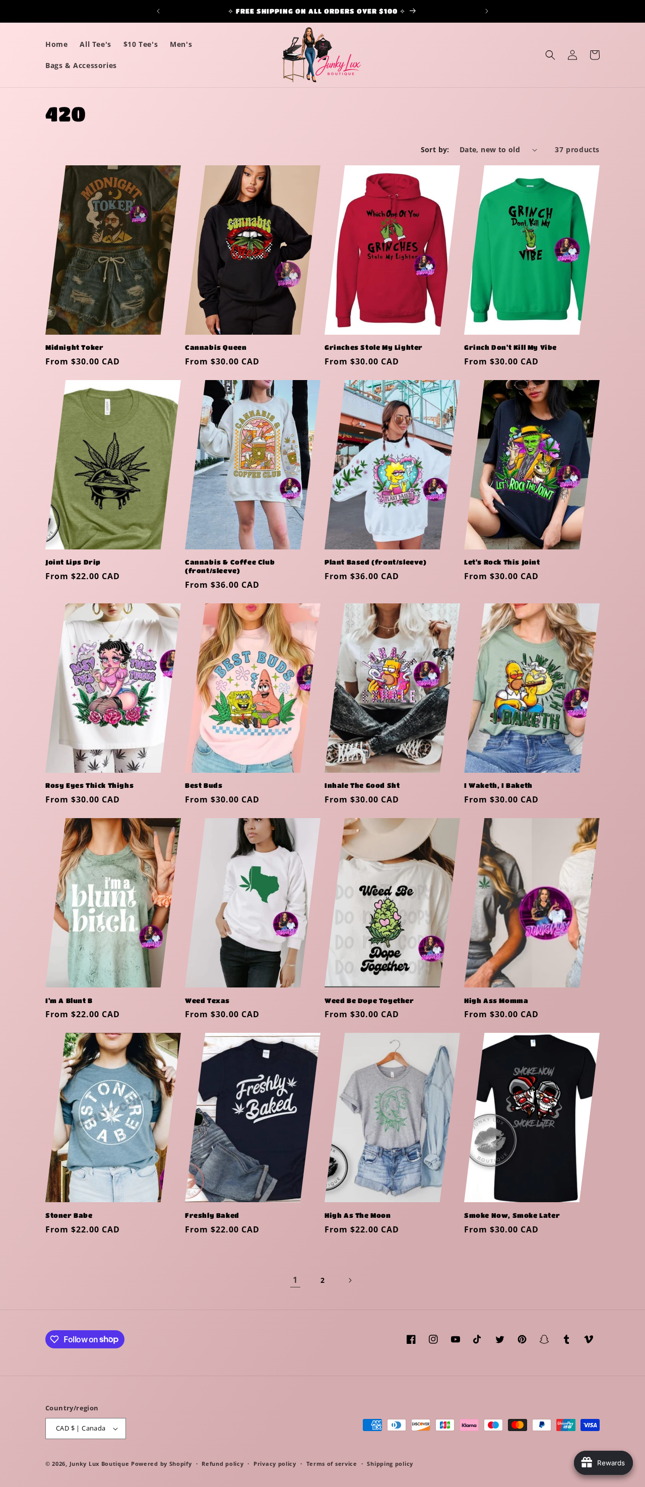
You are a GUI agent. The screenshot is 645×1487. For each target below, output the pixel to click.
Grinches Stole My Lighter (374, 347)
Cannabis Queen (215, 347)
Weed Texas (207, 1000)
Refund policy (222, 1463)
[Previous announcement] (158, 11)
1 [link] (295, 1279)
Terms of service (331, 1463)
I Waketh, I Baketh (498, 785)
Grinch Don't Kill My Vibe (510, 347)
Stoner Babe (69, 1215)
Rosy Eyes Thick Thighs (89, 785)
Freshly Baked (212, 1215)
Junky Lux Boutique (100, 1463)
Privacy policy (274, 1463)
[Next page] (350, 1280)
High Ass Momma (496, 1000)
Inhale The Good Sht (362, 785)
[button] (550, 55)
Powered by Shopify (161, 1463)
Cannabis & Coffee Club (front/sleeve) (230, 566)
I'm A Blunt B (69, 1000)
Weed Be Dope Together (369, 1000)
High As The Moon (358, 1215)
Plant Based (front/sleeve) (376, 562)
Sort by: (435, 149)
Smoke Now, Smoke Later (512, 1215)
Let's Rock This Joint (502, 562)
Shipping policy (390, 1463)
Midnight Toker (74, 347)
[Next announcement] (487, 11)
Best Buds (203, 785)
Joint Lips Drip (73, 562)
